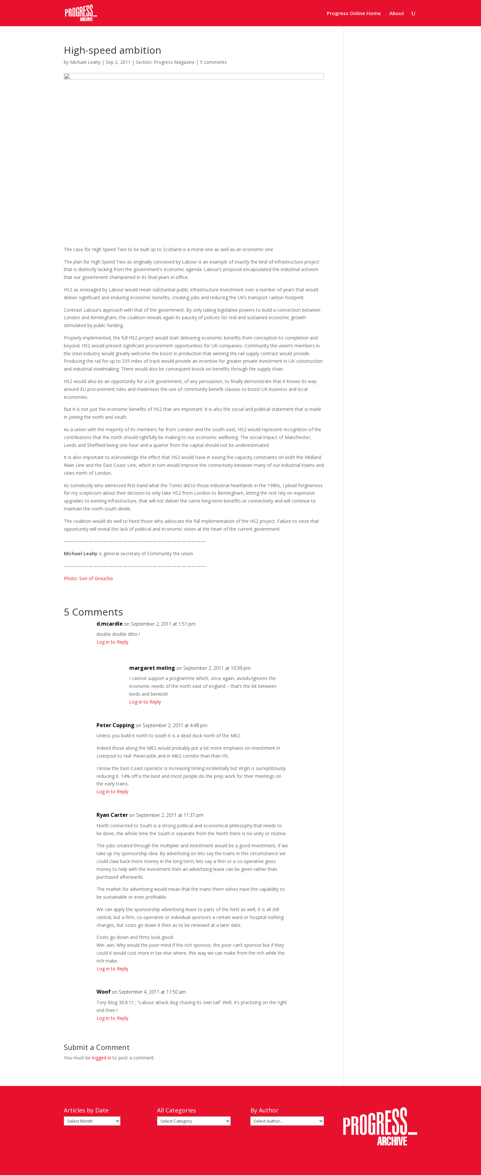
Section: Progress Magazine (165, 62)
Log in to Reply (112, 642)
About (396, 13)
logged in (101, 1058)
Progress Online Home (354, 13)
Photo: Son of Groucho (88, 578)
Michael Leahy (85, 62)
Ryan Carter (112, 814)
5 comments (213, 62)
